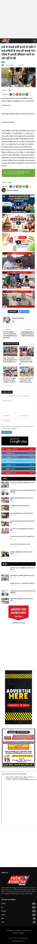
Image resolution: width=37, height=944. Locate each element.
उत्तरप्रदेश (3, 911)
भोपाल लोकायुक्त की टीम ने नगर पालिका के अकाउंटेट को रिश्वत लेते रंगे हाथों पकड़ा (27, 334)
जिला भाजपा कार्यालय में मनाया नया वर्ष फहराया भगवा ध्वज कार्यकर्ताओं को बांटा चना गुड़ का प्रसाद (10, 335)
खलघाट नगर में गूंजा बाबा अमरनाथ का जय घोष (20, 544)
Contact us (18, 930)
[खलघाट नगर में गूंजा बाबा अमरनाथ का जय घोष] (5, 546)
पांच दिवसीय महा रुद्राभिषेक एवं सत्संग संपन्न (20, 505)
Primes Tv (22, 941)
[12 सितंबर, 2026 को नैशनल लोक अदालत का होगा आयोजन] (5, 554)
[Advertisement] (18, 19)
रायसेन (3, 62)
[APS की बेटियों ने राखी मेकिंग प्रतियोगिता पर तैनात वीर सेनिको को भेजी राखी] (5, 485)
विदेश (2, 918)
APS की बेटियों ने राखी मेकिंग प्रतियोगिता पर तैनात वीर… (22, 482)
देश (2, 907)
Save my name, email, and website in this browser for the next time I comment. (18, 427)
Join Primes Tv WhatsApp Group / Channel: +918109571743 (18, 173)
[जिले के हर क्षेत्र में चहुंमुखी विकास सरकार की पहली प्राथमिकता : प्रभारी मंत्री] (10, 372)
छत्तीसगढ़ (3, 915)
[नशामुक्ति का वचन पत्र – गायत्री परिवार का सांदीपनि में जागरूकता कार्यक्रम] (5, 585)
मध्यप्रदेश (3, 904)
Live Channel (9, 930)
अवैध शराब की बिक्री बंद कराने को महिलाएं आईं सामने (21, 513)
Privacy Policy (27, 930)
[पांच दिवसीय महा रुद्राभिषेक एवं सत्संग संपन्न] (5, 508)
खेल (4, 347)
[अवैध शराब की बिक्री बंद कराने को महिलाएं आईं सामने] (5, 515)
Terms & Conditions (18, 933)
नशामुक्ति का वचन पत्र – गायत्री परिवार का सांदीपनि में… (22, 583)
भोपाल (2, 922)
